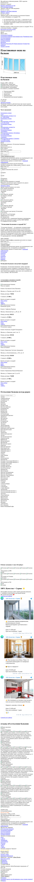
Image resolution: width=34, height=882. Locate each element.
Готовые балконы (5, 40)
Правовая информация (7, 855)
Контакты (3, 42)
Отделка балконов (5, 38)
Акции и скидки (5, 46)
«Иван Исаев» (17, 857)
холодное (3, 172)
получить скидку (5, 245)
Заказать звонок (5, 820)
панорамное (4, 178)
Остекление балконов (6, 35)
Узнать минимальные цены (7, 156)
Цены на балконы (5, 39)
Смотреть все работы (6, 596)
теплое (2, 175)
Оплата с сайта (5, 854)
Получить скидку (5, 858)
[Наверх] (3, 880)
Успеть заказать (5, 876)
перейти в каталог (5, 141)
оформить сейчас (5, 185)
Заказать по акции (5, 102)
